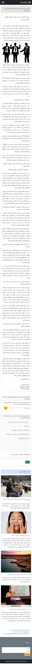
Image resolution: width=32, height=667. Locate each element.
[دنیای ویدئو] (25, 2)
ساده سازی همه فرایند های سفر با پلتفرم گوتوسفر (20, 609)
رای (5, 408)
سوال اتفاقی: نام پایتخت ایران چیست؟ (20, 454)
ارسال (27, 462)
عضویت (27, 654)
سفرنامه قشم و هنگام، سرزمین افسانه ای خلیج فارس (19, 574)
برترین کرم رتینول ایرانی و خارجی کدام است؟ (20, 535)
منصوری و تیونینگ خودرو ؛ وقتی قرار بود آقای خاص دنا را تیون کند (16, 500)
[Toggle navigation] (3, 2)
